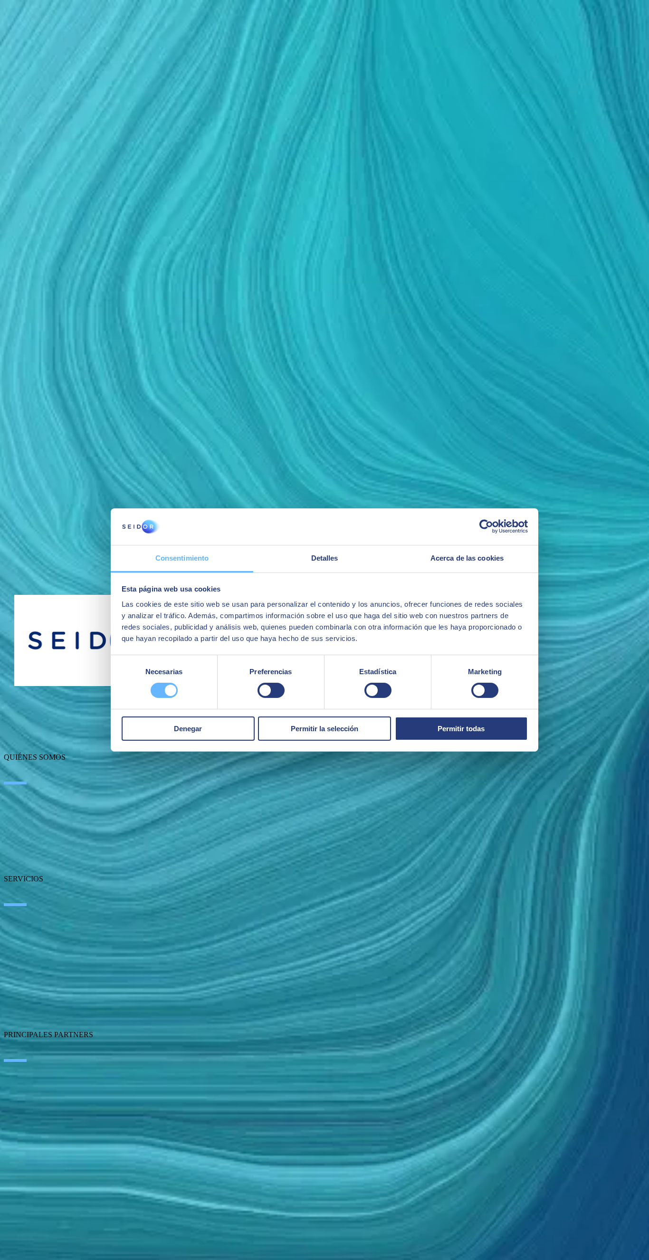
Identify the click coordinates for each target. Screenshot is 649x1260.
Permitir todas (461, 729)
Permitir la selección (324, 729)
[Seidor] (110, 640)
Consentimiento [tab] (182, 558)
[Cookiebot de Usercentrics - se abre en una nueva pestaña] (486, 526)
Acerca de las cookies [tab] (467, 558)
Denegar (188, 729)
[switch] (271, 690)
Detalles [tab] (324, 558)
